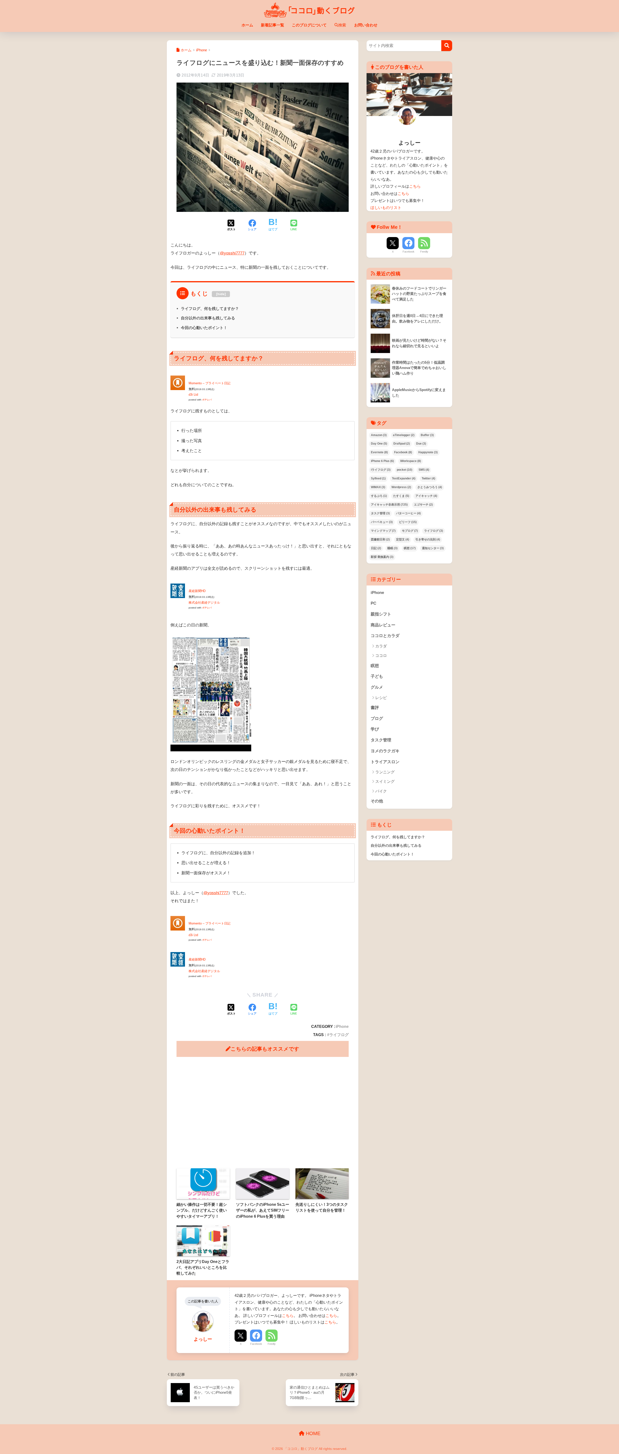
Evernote (379, 452)
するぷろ (379, 496)
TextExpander (403, 478)
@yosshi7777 (232, 253)
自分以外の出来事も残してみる (208, 318)
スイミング (385, 781)
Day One (379, 443)
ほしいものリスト (385, 208)
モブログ (410, 530)
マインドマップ (383, 530)
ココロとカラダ (385, 635)
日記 (376, 548)
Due (421, 443)
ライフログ (339, 1034)
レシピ (381, 698)
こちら (288, 1315)
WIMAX (378, 487)
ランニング (385, 772)
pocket (404, 469)
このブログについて (309, 25)
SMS (424, 469)
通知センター (433, 548)
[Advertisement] (263, 1112)
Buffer (427, 435)
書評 (375, 707)
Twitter (428, 478)
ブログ (377, 718)
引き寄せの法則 (427, 539)
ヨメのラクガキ (385, 751)
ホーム (247, 25)
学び (375, 729)
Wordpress (401, 487)
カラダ (381, 646)
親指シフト (381, 614)
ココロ (381, 656)
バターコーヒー (408, 513)
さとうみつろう (429, 487)
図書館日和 (380, 539)
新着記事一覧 (272, 25)
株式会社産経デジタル (204, 602)
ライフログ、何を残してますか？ (210, 308)
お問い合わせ (365, 25)
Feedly (272, 1343)
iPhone (342, 1026)
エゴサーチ (423, 504)
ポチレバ (207, 399)
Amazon (379, 435)
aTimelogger (403, 435)
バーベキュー (382, 522)
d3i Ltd (193, 394)
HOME (312, 1433)
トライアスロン (385, 762)
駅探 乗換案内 (382, 557)
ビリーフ (408, 522)
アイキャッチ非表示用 (389, 504)
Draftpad (401, 443)
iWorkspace (410, 461)
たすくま (401, 496)
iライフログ (381, 469)
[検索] (446, 45)
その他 (377, 801)
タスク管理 (380, 513)
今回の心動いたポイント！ (204, 327)
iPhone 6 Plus (382, 461)
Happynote (428, 452)
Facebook (256, 1343)
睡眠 (392, 548)
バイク (381, 791)
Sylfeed (378, 478)
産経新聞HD (197, 591)
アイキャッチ (426, 496)
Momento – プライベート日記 (209, 383)
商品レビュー (383, 625)
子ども (377, 676)
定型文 (402, 539)
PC (373, 603)
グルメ (377, 687)
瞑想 (410, 548)
